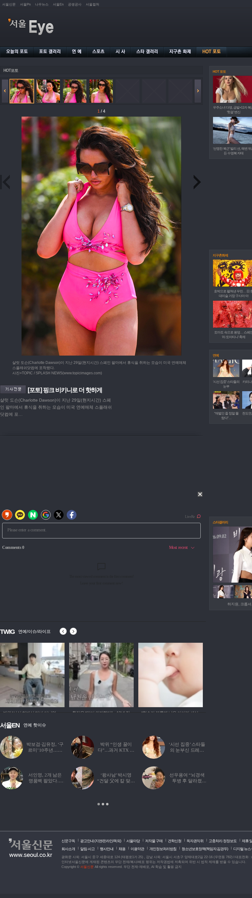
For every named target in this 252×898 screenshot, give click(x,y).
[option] (32, 674)
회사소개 (68, 849)
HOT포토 (10, 70)
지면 (98, 841)
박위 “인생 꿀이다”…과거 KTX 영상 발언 (116, 750)
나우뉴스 (42, 4)
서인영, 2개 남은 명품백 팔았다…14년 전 (45, 781)
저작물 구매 (154, 841)
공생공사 (74, 4)
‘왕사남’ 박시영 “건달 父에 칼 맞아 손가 (116, 781)
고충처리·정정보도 (223, 841)
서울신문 (9, 4)
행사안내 (106, 849)
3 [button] (107, 804)
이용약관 (137, 849)
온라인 (108, 841)
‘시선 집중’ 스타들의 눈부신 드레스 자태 (187, 750)
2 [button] (103, 804)
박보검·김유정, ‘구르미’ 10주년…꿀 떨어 (45, 750)
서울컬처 (92, 4)
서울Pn (25, 4)
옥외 (116, 841)
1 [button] (98, 804)
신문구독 (68, 841)
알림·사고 (87, 849)
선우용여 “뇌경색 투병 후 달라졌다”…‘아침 (187, 781)
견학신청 (174, 841)
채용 (122, 849)
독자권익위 (195, 841)
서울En (58, 4)
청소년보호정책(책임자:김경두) (205, 849)
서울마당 (133, 841)
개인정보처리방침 (162, 849)
